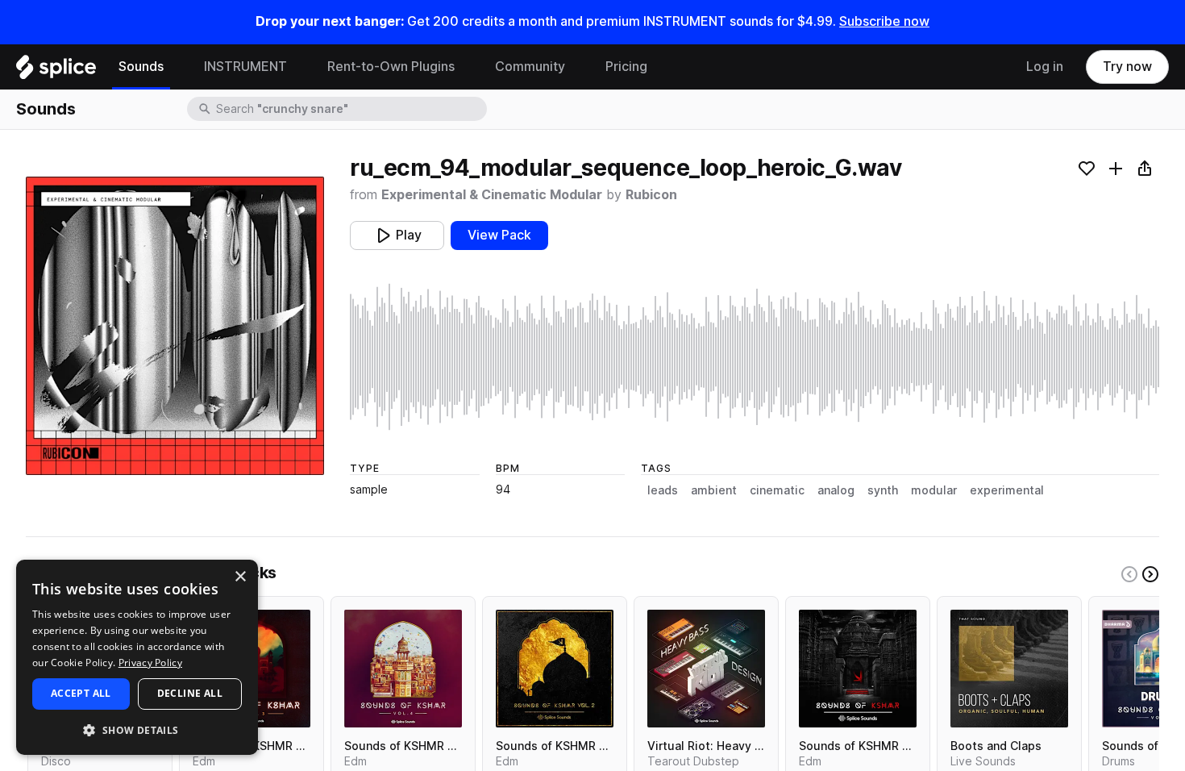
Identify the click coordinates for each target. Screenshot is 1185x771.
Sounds (141, 66)
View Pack (499, 235)
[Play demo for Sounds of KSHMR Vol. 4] (403, 668)
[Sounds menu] (175, 67)
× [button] (240, 577)
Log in (1044, 66)
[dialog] (137, 657)
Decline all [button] (189, 693)
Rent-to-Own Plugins (391, 66)
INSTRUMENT (245, 66)
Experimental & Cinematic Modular (491, 194)
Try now (1127, 66)
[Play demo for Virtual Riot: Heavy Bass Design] (706, 668)
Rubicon (651, 194)
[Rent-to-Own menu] (466, 67)
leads (662, 490)
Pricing (626, 66)
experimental (1007, 490)
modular (934, 490)
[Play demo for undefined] (175, 325)
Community (530, 66)
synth (882, 490)
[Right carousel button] (1150, 574)
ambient (714, 490)
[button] (137, 729)
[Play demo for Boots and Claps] (1009, 668)
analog (835, 490)
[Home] (56, 71)
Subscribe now (884, 21)
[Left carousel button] (1129, 574)
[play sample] (754, 357)
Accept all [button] (81, 693)
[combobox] (350, 108)
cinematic (777, 490)
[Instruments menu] (299, 67)
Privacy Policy (150, 662)
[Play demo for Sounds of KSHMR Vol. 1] (857, 668)
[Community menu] (577, 67)
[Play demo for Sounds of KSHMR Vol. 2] (554, 668)
